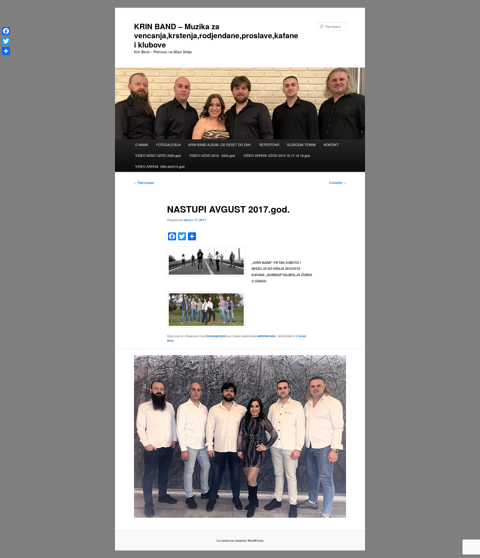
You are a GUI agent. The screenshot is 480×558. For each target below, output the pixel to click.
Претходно (144, 182)
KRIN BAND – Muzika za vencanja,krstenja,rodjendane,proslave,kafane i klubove (216, 35)
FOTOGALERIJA (168, 144)
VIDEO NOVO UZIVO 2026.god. (158, 155)
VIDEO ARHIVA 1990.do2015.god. (160, 166)
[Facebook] (6, 31)
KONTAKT (331, 144)
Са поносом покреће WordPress (240, 540)
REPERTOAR (269, 144)
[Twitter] (6, 41)
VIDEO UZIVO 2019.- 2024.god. (213, 155)
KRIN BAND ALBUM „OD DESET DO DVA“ (219, 144)
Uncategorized (215, 336)
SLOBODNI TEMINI (301, 144)
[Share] (6, 51)
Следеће (337, 182)
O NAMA (141, 144)
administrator (266, 336)
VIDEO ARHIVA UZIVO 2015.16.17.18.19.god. (277, 155)
